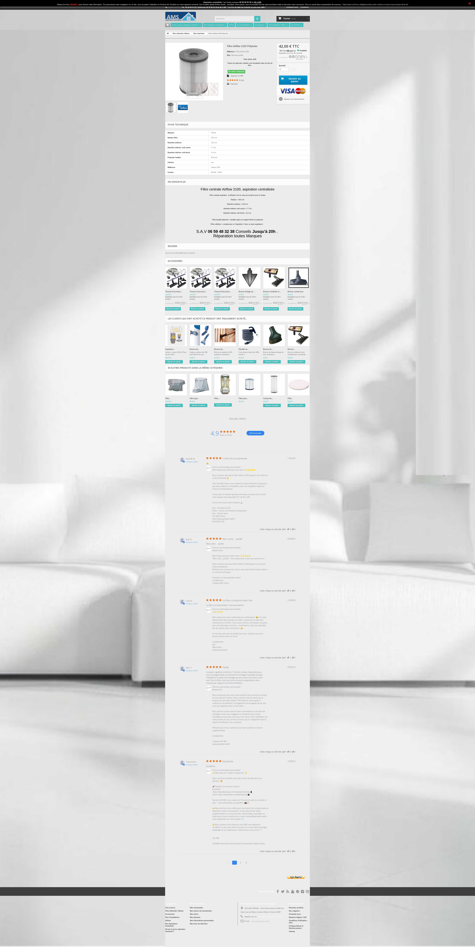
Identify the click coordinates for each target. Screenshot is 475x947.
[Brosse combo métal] (274, 278)
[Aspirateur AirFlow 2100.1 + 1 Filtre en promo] (176, 335)
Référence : (231, 52)
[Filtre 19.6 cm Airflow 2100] (170, 107)
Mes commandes (196, 908)
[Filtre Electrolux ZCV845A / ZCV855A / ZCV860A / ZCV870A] (176, 385)
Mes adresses (195, 917)
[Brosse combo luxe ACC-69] (299, 278)
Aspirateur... (170, 349)
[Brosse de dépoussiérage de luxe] (274, 335)
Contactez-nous (292, 7)
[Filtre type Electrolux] (201, 385)
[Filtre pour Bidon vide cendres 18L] (250, 385)
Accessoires (259, 25)
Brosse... (291, 349)
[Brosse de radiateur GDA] (225, 335)
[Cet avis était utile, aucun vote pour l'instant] (288, 529)
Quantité (282, 66)
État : (229, 55)
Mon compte (197, 903)
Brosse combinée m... (272, 291)
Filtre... (168, 398)
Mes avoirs (194, 914)
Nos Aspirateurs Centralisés (214, 25)
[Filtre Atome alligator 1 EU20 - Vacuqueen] (225, 385)
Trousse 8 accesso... (173, 291)
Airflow (231, 25)
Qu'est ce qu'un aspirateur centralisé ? (185, 25)
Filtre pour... (243, 398)
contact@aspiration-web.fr (260, 921)
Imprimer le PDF (237, 76)
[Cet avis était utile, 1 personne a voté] (288, 657)
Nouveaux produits (296, 908)
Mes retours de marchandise (201, 911)
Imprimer (234, 84)
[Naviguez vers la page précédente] (228, 863)
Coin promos (295, 25)
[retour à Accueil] (167, 33)
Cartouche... (268, 398)
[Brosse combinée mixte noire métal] (299, 335)
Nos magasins (294, 911)
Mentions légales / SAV (298, 917)
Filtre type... (194, 398)
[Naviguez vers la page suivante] (246, 863)
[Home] (167, 25)
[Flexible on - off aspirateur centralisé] (250, 335)
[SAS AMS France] (188, 16)
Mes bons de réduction (198, 924)
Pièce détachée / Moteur (277, 25)
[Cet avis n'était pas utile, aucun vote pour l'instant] (293, 529)
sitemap (292, 931)
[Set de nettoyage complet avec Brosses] (176, 278)
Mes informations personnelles (202, 920)
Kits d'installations (243, 25)
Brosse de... (194, 349)
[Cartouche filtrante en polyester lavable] (274, 385)
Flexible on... (244, 349)
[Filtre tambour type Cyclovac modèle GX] (299, 385)
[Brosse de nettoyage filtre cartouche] (201, 335)
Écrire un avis (255, 433)
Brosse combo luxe (295, 291)
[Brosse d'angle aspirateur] (250, 278)
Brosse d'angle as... (247, 291)
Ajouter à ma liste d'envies (293, 99)
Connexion (304, 7)
